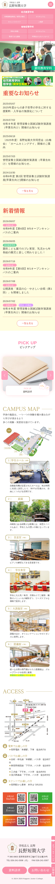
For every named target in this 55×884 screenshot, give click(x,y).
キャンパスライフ (14, 22)
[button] (4, 375)
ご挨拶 (40, 22)
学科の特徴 (14, 31)
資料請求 (15, 870)
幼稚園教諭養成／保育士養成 (14, 16)
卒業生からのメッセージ (40, 36)
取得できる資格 (14, 36)
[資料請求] (53, 838)
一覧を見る (27, 191)
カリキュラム (40, 16)
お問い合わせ (40, 870)
